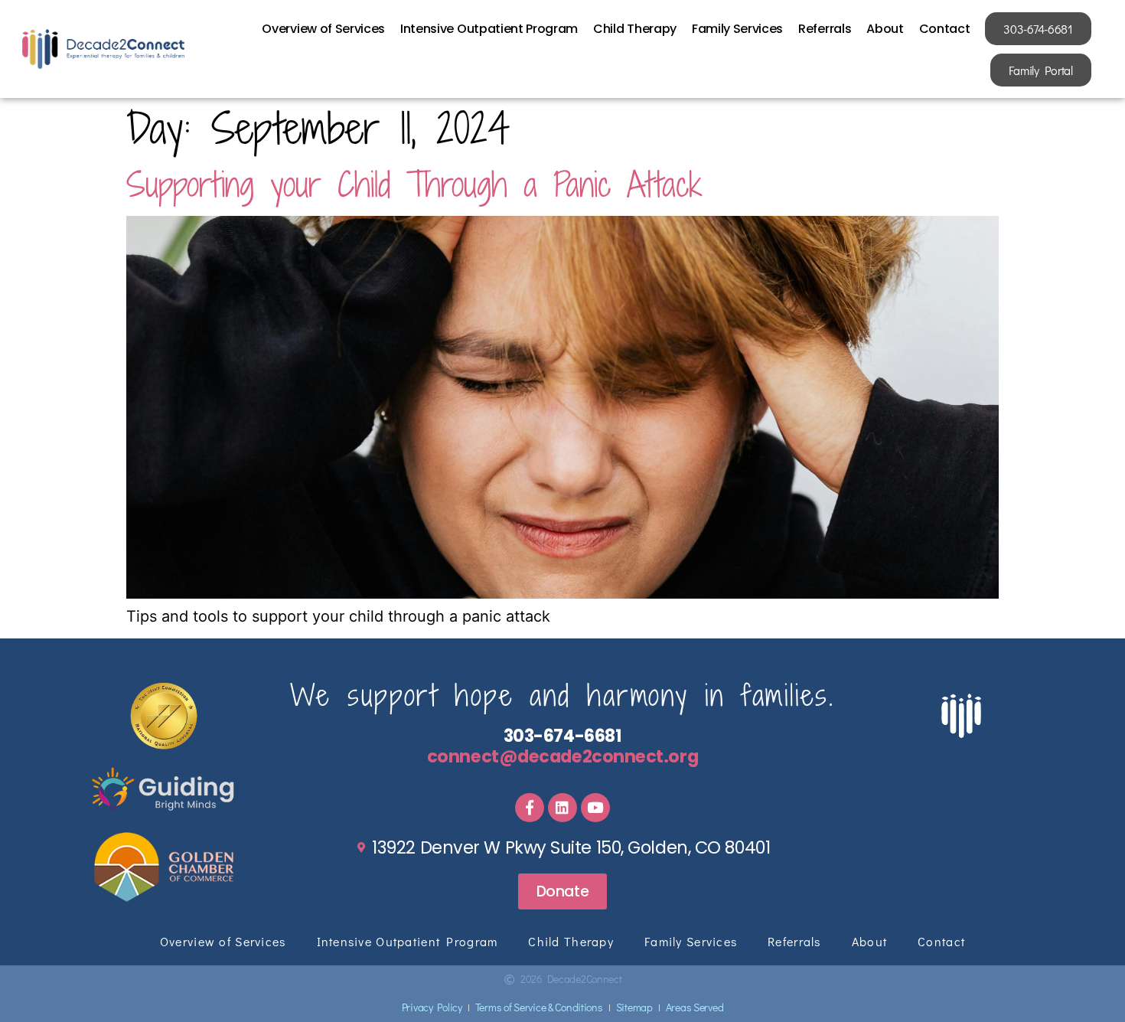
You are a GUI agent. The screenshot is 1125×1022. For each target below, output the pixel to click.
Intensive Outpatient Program (489, 29)
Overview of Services (323, 29)
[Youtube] (595, 807)
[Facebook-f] (529, 807)
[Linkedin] (562, 807)
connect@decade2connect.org (562, 756)
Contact (944, 29)
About (884, 29)
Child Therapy (635, 29)
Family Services (737, 29)
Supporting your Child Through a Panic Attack (414, 184)
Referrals (824, 29)
